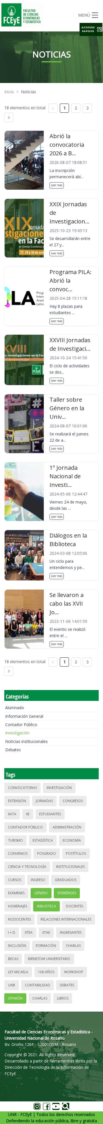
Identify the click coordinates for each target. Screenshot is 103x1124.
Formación (46, 945)
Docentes (74, 906)
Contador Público (21, 724)
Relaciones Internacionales (66, 919)
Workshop (73, 972)
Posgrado (46, 853)
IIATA (12, 814)
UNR (11, 985)
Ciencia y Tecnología (27, 866)
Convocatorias (22, 787)
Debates (13, 749)
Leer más (56, 185)
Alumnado (14, 707)
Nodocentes (19, 919)
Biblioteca (46, 906)
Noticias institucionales (26, 741)
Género (41, 893)
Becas (13, 958)
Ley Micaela (18, 972)
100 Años (46, 972)
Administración (67, 827)
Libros (62, 998)
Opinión (15, 998)
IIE (27, 814)
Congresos (73, 800)
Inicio (9, 91)
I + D (11, 932)
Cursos (14, 879)
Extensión (17, 800)
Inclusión (17, 945)
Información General (24, 716)
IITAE (46, 932)
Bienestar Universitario (49, 958)
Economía (72, 840)
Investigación (17, 733)
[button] (91, 29)
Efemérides (67, 893)
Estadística (43, 840)
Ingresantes (71, 932)
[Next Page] (8, 117)
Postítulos (76, 853)
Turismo (15, 840)
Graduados (65, 879)
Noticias (28, 91)
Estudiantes (50, 814)
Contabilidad (37, 985)
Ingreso (38, 879)
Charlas (73, 945)
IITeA (29, 932)
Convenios (17, 853)
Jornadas (44, 800)
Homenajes (17, 906)
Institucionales (70, 866)
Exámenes (16, 893)
